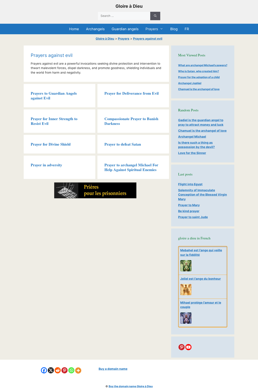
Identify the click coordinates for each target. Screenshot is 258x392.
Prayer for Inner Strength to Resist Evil (54, 121)
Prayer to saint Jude (193, 217)
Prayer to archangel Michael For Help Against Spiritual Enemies (131, 167)
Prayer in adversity (46, 165)
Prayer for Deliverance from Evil (131, 93)
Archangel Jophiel (189, 83)
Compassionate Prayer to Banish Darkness (131, 121)
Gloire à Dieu (129, 6)
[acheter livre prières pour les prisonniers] (95, 197)
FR (187, 29)
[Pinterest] (181, 347)
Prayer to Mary (189, 205)
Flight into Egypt (190, 184)
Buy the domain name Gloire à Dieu (131, 386)
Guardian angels (125, 29)
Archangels (95, 29)
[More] (78, 370)
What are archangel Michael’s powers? (202, 65)
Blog (174, 29)
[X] (51, 370)
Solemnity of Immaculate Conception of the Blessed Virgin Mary (202, 194)
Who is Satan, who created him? (198, 71)
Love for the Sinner (192, 153)
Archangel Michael (192, 136)
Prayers (151, 29)
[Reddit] (58, 370)
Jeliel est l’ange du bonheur (200, 278)
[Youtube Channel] (188, 347)
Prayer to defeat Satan (122, 144)
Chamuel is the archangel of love (199, 89)
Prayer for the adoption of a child (199, 77)
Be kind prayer (188, 211)
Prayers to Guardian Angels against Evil (54, 95)
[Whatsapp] (71, 370)
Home (74, 29)
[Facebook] (44, 370)
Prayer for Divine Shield (51, 144)
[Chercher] (155, 16)
